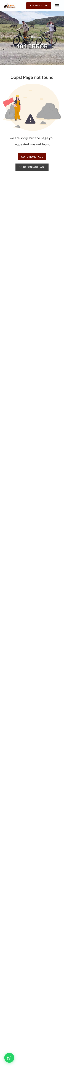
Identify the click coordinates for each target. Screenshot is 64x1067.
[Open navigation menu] (56, 5)
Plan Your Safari (38, 6)
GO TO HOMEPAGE (32, 156)
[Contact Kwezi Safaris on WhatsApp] (9, 1058)
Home (25, 37)
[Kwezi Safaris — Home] (10, 6)
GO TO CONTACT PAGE (32, 167)
